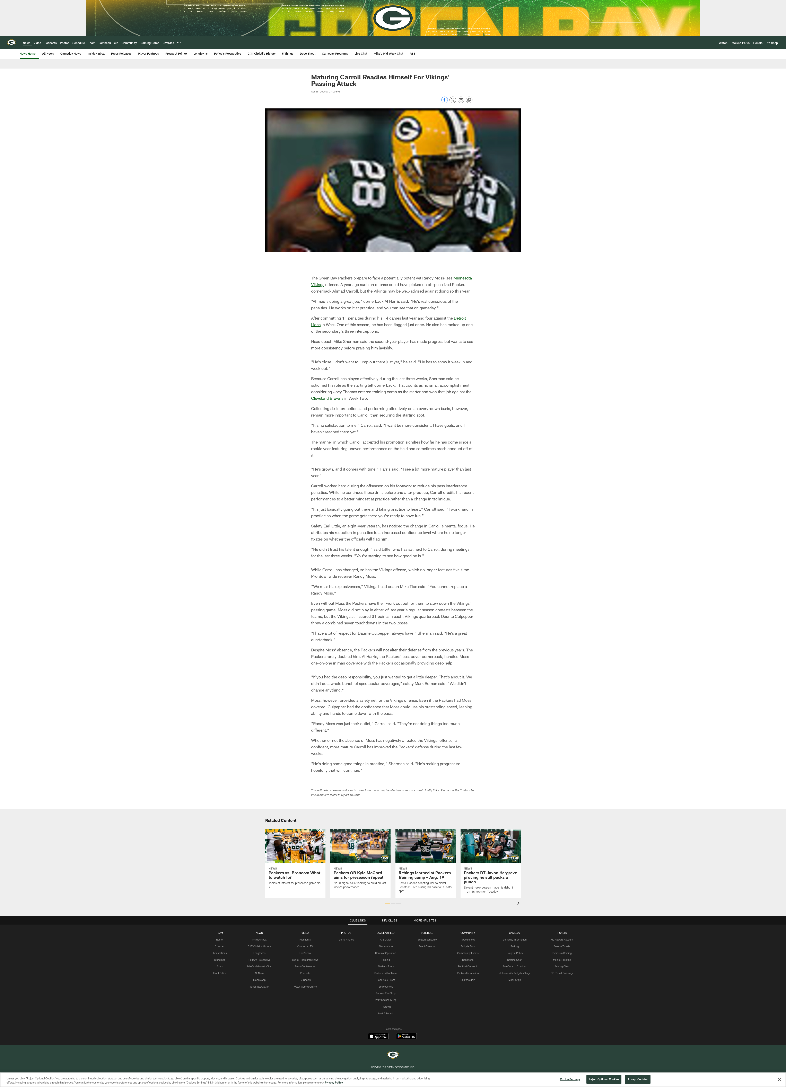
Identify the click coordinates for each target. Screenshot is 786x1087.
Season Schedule (427, 939)
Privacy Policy (334, 1082)
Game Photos (346, 939)
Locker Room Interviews (305, 959)
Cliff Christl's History (259, 946)
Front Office (219, 973)
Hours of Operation (385, 953)
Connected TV (305, 946)
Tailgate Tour (468, 946)
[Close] (779, 1079)
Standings (219, 959)
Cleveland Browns (327, 398)
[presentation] (519, 904)
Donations (467, 959)
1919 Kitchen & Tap (385, 999)
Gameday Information (515, 939)
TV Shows (305, 979)
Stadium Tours (386, 966)
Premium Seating (562, 953)
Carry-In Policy (515, 953)
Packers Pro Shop (385, 993)
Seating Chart (514, 959)
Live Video (305, 953)
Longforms (259, 953)
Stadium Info (385, 946)
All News (259, 973)
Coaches (220, 946)
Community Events (468, 953)
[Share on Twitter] (452, 102)
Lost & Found (385, 1013)
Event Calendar (427, 946)
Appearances (468, 939)
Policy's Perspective (259, 959)
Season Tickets (562, 946)
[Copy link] (469, 100)
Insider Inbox (259, 939)
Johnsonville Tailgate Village (514, 973)
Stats (220, 966)
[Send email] (461, 102)
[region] (393, 1079)
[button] (387, 903)
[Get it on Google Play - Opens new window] (406, 1038)
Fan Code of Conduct (514, 966)
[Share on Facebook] (444, 102)
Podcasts (305, 973)
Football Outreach (468, 966)
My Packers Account (562, 939)
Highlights (305, 939)
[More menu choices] (179, 42)
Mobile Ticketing (562, 959)
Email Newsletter (259, 986)
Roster (219, 939)
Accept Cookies (638, 1079)
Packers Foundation (468, 973)
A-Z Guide (385, 939)
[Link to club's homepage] (11, 42)
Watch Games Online (305, 986)
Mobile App (259, 979)
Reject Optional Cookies (604, 1079)
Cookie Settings (570, 1079)
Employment (386, 986)
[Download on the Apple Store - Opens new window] (378, 1036)
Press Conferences (305, 966)
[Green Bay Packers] (393, 1055)
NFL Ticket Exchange (562, 973)
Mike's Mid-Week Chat (259, 966)
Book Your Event (386, 979)
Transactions (220, 953)
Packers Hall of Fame (385, 973)
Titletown (386, 1006)
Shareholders (468, 979)
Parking (386, 959)
